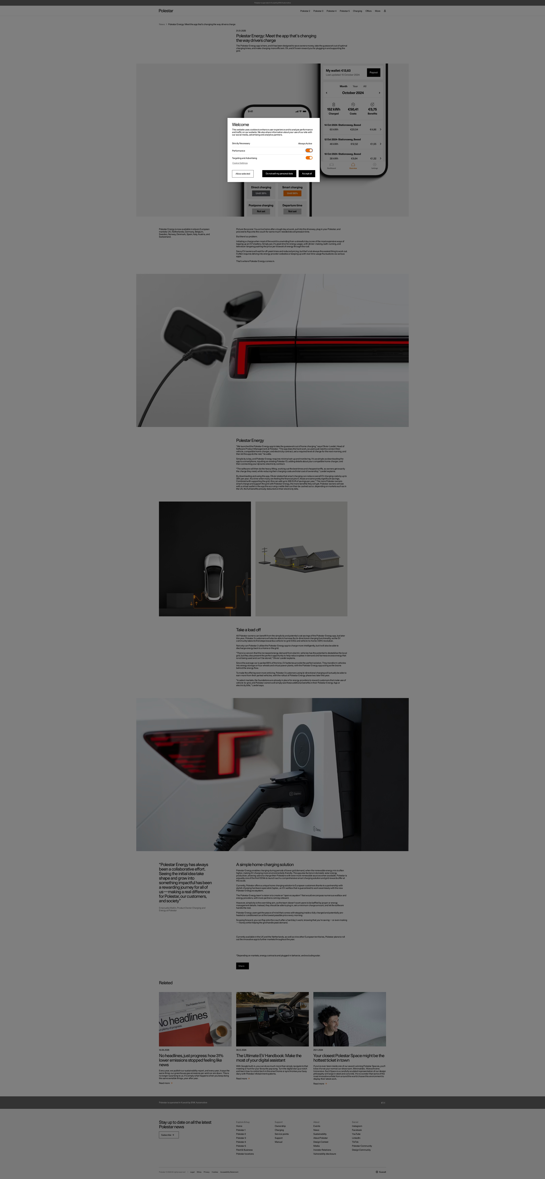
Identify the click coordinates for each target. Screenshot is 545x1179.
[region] (274, 150)
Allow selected (243, 174)
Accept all (307, 174)
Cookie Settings (240, 163)
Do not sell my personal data (279, 174)
